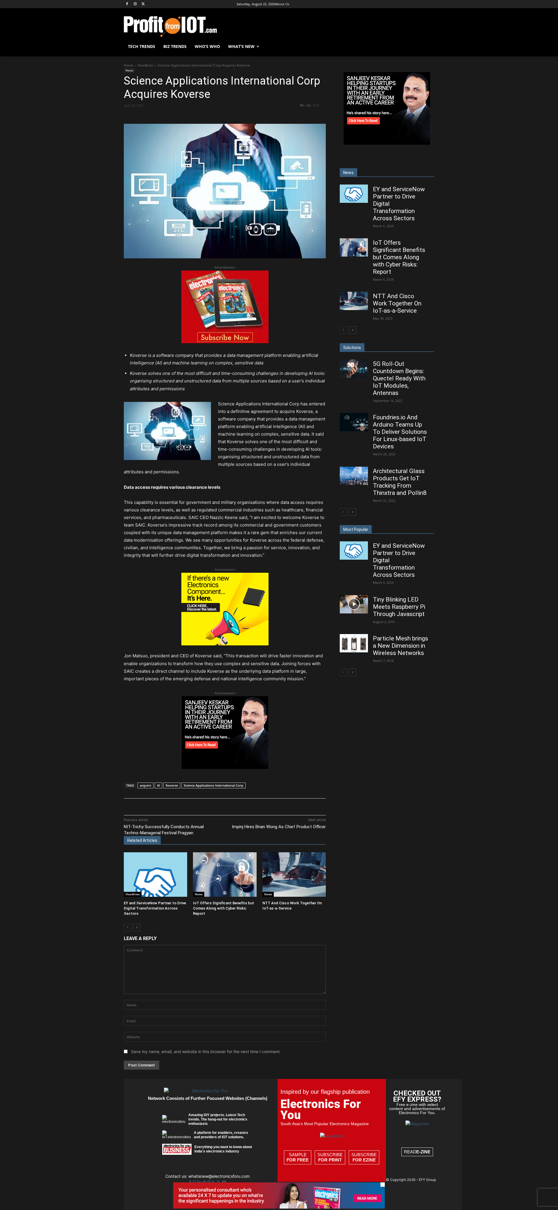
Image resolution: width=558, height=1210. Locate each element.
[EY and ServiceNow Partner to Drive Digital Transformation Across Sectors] (155, 874)
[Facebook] (127, 4)
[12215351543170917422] (225, 767)
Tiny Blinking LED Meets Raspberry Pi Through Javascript (399, 606)
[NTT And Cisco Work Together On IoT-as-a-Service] (294, 874)
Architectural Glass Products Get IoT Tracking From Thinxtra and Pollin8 (400, 482)
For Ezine (364, 1159)
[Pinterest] (191, 116)
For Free (298, 1159)
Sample (298, 1157)
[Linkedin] (218, 116)
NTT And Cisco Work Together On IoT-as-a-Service (397, 303)
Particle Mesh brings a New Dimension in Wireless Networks (400, 645)
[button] (427, 46)
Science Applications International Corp (213, 785)
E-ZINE (423, 1151)
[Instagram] (135, 4)
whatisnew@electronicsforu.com (219, 1176)
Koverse (172, 785)
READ (417, 1151)
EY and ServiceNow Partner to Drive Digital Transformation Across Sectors (155, 908)
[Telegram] (258, 116)
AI (158, 785)
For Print (330, 1159)
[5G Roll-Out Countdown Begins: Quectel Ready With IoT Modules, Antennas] (354, 368)
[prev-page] (127, 927)
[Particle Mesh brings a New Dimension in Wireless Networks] (354, 643)
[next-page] (136, 927)
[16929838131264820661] (225, 644)
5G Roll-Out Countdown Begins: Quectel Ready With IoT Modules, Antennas (399, 378)
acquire (145, 785)
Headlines (145, 65)
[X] (143, 4)
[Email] (231, 116)
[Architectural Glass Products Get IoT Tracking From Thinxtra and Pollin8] (354, 476)
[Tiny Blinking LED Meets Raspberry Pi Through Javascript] (354, 604)
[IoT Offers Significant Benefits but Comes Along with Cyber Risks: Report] (224, 874)
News (129, 70)
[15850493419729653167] (225, 341)
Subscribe (330, 1157)
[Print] (245, 116)
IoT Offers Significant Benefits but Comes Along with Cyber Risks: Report (223, 908)
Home (129, 65)
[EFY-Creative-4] (279, 1206)
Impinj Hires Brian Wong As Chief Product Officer (279, 826)
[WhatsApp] (205, 116)
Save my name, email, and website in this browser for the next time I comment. (206, 1051)
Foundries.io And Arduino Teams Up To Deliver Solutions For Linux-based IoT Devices (400, 432)
